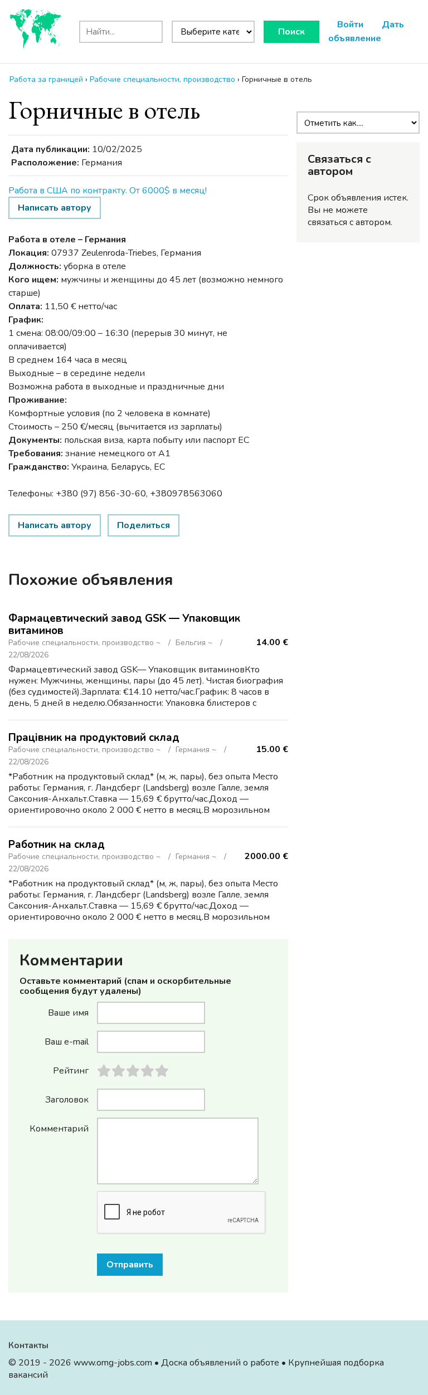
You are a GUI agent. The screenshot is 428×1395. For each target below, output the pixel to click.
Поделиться (143, 525)
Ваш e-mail (67, 1041)
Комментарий (59, 1128)
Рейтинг (71, 1070)
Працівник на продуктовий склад (93, 737)
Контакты (28, 1345)
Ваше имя (68, 1012)
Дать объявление (366, 31)
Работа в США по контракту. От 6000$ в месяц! (107, 190)
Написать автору (54, 208)
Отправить (129, 1265)
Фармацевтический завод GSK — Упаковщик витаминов (124, 624)
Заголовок (67, 1099)
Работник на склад (56, 844)
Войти (350, 24)
